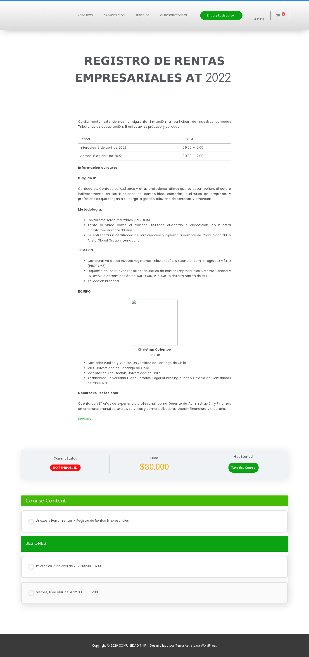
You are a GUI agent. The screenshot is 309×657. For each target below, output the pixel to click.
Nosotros (85, 15)
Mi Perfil (259, 19)
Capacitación (114, 15)
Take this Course (243, 467)
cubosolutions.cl (173, 15)
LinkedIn (84, 419)
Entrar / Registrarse (220, 15)
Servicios (142, 15)
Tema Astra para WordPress (196, 645)
